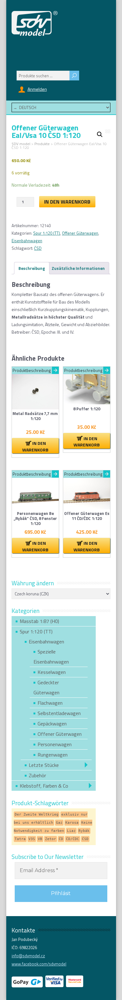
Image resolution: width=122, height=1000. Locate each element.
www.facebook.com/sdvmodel (39, 964)
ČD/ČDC (72, 839)
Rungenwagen (53, 754)
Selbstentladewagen (59, 713)
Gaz (59, 823)
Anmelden (37, 89)
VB (40, 839)
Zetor (50, 839)
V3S (31, 839)
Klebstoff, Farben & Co (44, 786)
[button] (99, 134)
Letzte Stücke (44, 765)
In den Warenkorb (67, 201)
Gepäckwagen (52, 723)
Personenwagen (55, 744)
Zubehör (37, 775)
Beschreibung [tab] (31, 268)
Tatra (20, 839)
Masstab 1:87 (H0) (39, 621)
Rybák (84, 831)
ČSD (38, 248)
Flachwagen (50, 703)
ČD (61, 839)
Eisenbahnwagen (27, 241)
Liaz (71, 831)
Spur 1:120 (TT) (46, 233)
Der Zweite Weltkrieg (36, 814)
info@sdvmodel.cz (28, 956)
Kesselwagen (52, 672)
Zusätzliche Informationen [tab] (78, 268)
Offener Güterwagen (80, 233)
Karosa (72, 823)
